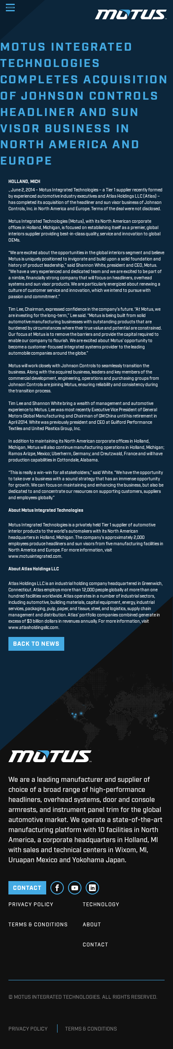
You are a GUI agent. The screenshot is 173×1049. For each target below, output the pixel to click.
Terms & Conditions (38, 924)
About (92, 924)
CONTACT (27, 887)
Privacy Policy (30, 904)
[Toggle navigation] (10, 7)
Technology (101, 904)
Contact (95, 944)
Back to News (36, 643)
